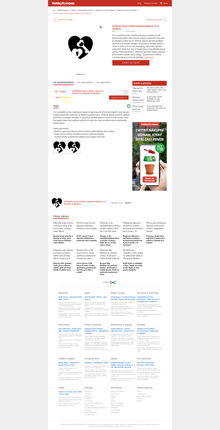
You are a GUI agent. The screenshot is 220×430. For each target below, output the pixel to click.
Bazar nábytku (115, 412)
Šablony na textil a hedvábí (126, 10)
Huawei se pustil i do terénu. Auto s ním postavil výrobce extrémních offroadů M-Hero (70, 335)
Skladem (126, 93)
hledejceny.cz (89, 391)
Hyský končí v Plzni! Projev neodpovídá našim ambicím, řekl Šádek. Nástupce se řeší (96, 315)
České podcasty (141, 394)
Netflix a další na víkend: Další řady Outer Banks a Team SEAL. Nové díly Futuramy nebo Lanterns (95, 338)
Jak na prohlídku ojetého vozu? (94, 403)
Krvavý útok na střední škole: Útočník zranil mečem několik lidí (122, 303)
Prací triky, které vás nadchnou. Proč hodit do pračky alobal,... (156, 108)
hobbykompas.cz (63, 10)
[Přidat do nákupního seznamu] (101, 27)
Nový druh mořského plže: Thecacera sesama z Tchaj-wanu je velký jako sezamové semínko (148, 377)
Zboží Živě (88, 394)
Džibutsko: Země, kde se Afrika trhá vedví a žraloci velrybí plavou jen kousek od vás (70, 373)
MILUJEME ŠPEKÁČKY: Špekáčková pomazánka (147, 311)
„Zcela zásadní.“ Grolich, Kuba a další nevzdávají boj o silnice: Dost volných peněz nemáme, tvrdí (69, 315)
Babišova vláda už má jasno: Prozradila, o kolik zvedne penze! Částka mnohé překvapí (70, 309)
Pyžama (113, 401)
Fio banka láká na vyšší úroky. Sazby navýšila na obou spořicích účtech (121, 335)
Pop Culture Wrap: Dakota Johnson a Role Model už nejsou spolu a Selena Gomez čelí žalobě (95, 375)
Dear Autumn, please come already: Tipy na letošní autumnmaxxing (97, 366)
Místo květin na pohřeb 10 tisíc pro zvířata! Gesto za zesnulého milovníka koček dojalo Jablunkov (122, 313)
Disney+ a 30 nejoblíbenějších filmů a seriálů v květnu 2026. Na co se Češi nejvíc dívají (109, 240)
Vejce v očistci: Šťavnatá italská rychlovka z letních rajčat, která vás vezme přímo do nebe (149, 349)
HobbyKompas (89, 405)
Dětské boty (114, 408)
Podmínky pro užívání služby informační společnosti (143, 424)
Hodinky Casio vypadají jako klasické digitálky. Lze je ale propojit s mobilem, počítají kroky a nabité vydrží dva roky (96, 343)
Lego (112, 398)
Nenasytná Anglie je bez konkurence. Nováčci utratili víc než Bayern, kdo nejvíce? (95, 304)
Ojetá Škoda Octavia (91, 412)
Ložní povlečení (115, 410)
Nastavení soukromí (125, 426)
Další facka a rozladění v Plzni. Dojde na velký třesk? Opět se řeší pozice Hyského (132, 266)
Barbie (113, 396)
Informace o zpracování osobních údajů (100, 426)
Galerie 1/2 (80, 74)
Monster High (115, 394)
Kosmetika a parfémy (117, 403)
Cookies (116, 426)
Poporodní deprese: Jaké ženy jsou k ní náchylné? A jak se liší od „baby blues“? (122, 371)
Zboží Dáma (88, 398)
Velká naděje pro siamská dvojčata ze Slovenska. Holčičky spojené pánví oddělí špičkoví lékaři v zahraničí (149, 306)
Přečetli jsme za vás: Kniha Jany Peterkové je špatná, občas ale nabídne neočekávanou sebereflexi (70, 304)
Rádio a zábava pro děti (144, 396)
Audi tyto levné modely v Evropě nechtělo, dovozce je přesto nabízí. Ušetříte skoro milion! (68, 345)
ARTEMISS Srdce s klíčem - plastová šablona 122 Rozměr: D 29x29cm (87, 92)
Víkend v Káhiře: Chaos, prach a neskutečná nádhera (67, 369)
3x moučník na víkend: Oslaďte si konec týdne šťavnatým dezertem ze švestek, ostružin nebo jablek (149, 343)
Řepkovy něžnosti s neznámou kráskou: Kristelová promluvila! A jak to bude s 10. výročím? (132, 240)
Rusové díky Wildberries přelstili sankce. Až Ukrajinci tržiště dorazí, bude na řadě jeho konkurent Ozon (109, 269)
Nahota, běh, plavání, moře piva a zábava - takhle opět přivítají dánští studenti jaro (62, 266)
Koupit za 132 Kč (131, 62)
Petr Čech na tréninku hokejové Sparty (69, 397)
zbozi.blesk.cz (89, 401)
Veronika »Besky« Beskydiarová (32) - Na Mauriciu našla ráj (149, 315)
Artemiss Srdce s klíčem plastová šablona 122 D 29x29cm (135, 27)
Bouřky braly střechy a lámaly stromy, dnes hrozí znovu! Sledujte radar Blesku (63, 239)
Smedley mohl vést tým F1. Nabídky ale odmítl (70, 340)
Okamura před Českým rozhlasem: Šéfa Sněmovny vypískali (70, 400)
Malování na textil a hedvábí (105, 10)
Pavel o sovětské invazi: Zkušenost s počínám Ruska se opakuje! (69, 404)
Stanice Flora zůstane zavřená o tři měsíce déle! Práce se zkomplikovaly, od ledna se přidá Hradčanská (123, 308)
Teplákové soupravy (117, 405)
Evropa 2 (139, 401)
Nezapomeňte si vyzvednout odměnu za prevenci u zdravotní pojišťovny (123, 379)
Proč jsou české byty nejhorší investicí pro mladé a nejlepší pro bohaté (155, 239)
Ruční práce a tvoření (86, 10)
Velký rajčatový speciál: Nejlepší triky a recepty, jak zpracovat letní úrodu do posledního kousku (148, 338)
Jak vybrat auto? (89, 414)
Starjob (139, 391)
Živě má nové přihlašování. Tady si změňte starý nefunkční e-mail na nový (96, 348)
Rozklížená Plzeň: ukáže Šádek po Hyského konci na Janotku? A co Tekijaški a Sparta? (97, 309)
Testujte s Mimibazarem (118, 391)
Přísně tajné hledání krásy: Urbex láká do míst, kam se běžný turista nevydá (70, 378)
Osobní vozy (88, 396)
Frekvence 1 (140, 398)
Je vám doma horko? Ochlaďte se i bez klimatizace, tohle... (154, 99)
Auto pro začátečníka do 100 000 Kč (95, 408)
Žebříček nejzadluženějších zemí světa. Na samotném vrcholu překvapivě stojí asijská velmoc (122, 343)
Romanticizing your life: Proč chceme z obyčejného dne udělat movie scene (96, 370)
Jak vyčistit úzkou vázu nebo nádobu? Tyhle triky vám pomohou (156, 90)
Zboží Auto (88, 410)
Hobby (73, 10)
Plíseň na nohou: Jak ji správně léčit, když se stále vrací (123, 375)
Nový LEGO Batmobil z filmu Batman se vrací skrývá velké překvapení (149, 373)
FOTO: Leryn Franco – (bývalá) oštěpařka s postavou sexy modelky (87, 238)
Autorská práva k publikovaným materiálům (113, 424)
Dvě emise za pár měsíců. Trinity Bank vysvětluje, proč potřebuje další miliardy (123, 339)
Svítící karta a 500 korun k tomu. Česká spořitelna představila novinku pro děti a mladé (86, 267)
